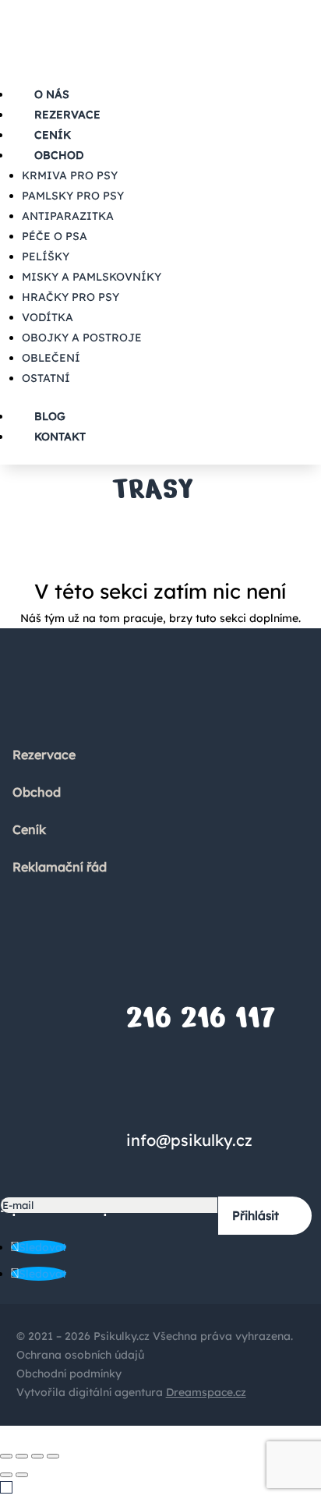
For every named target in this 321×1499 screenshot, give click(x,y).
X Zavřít (21, 1434)
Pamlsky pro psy (73, 196)
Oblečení (51, 358)
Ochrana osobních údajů (80, 1355)
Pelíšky (45, 256)
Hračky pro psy (70, 297)
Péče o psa (54, 236)
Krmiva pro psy (70, 175)
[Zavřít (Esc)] (6, 1456)
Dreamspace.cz (206, 1392)
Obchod (58, 155)
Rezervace (44, 754)
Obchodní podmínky (69, 1373)
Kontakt (60, 437)
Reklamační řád (59, 867)
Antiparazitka (68, 216)
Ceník (29, 829)
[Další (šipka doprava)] (22, 1474)
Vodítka (47, 317)
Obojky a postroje (82, 338)
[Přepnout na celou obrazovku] (37, 1456)
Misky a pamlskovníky (91, 277)
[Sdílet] (22, 1456)
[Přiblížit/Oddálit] (53, 1456)
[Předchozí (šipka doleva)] (6, 1474)
